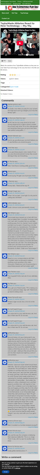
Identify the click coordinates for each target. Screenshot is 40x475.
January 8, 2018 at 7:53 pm (16, 299)
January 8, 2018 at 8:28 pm (16, 311)
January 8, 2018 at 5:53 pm (16, 205)
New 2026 (5, 13)
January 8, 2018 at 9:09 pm (16, 432)
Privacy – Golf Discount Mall (25, 1)
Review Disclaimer (6, 3)
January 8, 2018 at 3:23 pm (16, 149)
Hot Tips (14, 13)
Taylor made (13, 87)
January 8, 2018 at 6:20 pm (16, 215)
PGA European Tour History (8, 1)
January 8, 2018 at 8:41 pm (16, 335)
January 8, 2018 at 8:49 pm (16, 362)
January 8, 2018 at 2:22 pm (16, 106)
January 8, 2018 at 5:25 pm (16, 193)
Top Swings (24, 13)
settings (17, 468)
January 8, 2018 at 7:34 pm (16, 285)
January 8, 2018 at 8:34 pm (16, 323)
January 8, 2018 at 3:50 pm (16, 163)
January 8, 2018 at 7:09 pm (16, 273)
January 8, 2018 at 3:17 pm (16, 138)
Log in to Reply (33, 114)
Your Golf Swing (26, 3)
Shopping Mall (17, 3)
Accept (5, 472)
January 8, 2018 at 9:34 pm (16, 448)
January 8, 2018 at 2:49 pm (16, 120)
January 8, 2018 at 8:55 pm (16, 422)
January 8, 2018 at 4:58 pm (16, 183)
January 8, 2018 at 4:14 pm (16, 173)
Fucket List (5, 18)
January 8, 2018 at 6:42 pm (16, 256)
